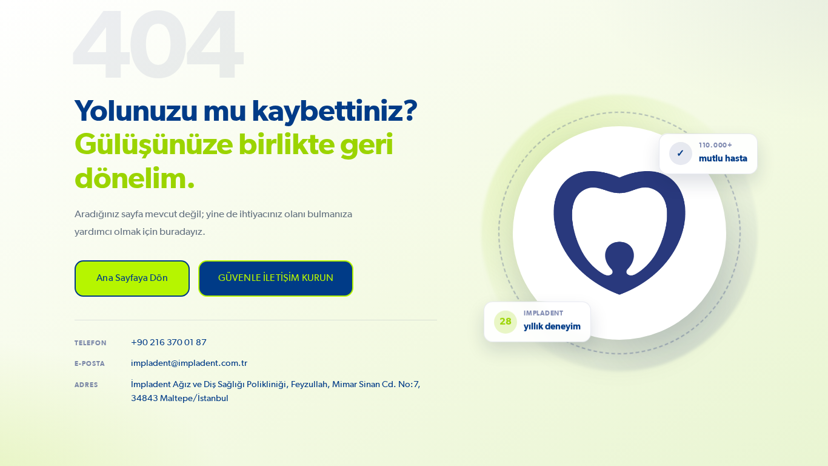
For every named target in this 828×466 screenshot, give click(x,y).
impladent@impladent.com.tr (189, 363)
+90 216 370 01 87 (169, 342)
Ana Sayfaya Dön (131, 278)
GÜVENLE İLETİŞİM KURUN (276, 278)
